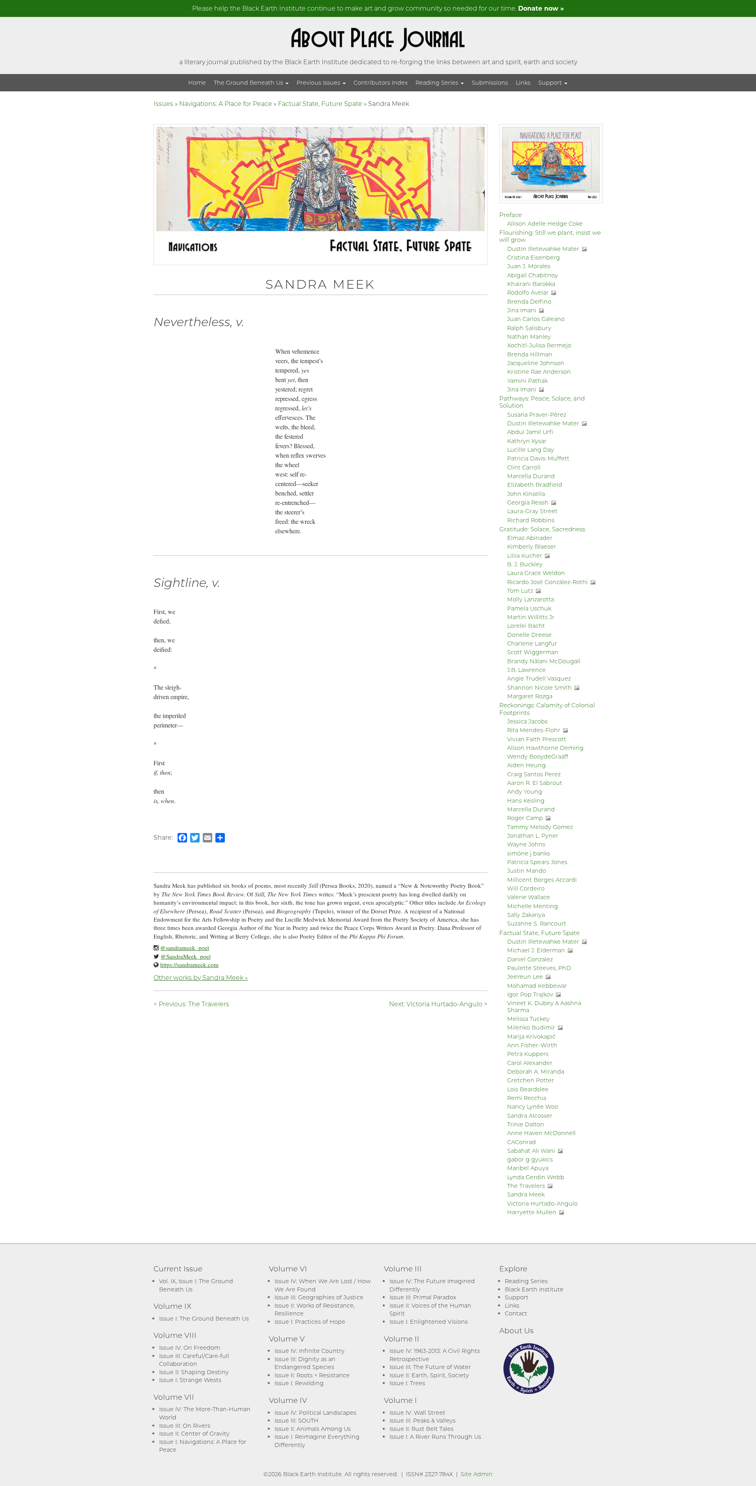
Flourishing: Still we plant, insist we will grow (550, 235)
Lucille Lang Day (530, 449)
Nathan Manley (529, 336)
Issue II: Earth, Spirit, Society (429, 1375)
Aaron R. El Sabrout (534, 783)
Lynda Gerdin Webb (535, 1177)
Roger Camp (525, 818)
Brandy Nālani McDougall (543, 661)
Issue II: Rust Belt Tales (421, 1428)
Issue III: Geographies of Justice (318, 1297)
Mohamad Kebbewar (537, 985)
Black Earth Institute (534, 1289)
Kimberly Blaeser (531, 546)
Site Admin (477, 1474)
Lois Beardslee (527, 1089)
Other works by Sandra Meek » (201, 977)
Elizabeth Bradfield (534, 484)
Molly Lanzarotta (530, 599)
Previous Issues (319, 82)
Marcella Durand (531, 476)
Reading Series (437, 82)
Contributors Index (381, 82)
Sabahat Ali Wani (531, 1150)
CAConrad (521, 1142)
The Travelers (526, 1185)
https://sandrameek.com (189, 964)
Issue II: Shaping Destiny (194, 1372)
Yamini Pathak (527, 380)
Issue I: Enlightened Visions (428, 1321)
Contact (516, 1313)
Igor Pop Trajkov (530, 994)
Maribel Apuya (527, 1168)
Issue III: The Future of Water (430, 1367)
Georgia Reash (527, 502)
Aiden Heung (526, 765)
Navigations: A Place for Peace (225, 103)
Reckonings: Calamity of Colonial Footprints (547, 708)
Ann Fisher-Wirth (532, 1045)
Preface (510, 215)
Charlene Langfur (532, 643)
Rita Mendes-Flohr (533, 730)
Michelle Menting (532, 906)
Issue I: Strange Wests (190, 1380)
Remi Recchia (526, 1098)
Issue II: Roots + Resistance (312, 1375)
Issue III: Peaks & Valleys (422, 1420)
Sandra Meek (526, 1194)
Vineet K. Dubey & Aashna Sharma (544, 1006)
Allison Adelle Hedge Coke (545, 223)
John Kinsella (526, 493)
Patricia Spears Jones (537, 862)
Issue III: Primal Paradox (422, 1297)
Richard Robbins (530, 520)
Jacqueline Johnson (535, 363)
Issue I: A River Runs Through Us (435, 1436)
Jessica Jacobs (527, 721)
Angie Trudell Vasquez (539, 678)
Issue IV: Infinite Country (309, 1350)
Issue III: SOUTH (296, 1420)
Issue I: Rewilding (299, 1383)
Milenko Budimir (531, 1027)
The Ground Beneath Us (249, 82)
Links (523, 82)
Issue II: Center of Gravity (194, 1433)
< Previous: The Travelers (191, 1004)
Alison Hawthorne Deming (545, 747)
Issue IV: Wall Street (417, 1412)
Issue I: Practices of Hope (309, 1321)
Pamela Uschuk (529, 608)
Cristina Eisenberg (533, 257)
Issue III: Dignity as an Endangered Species (304, 1363)
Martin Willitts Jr (530, 617)
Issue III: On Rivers (184, 1425)
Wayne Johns (526, 844)
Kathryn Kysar (527, 441)
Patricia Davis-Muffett (538, 458)
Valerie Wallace (528, 897)
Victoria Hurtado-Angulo (542, 1203)
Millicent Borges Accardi (542, 879)
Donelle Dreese (529, 634)
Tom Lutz (520, 590)
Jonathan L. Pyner (532, 835)
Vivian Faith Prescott (536, 739)
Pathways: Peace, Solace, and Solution (542, 401)
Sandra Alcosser (529, 1115)
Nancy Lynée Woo (532, 1106)
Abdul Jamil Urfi (530, 432)
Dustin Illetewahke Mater (543, 248)
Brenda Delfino (529, 301)
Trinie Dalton (525, 1124)
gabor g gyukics (530, 1159)
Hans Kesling (526, 800)
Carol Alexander (529, 1063)
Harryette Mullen (531, 1212)
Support (550, 82)
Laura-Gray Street (532, 511)
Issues (163, 103)
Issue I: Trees (407, 1383)
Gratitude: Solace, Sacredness (542, 529)
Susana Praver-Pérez (536, 414)
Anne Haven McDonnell (541, 1133)
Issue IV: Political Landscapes (315, 1412)
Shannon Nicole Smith (539, 687)
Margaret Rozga (529, 696)
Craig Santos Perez (534, 774)
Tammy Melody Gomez (540, 827)
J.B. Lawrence (526, 669)
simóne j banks (528, 853)
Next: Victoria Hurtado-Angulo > (438, 1004)
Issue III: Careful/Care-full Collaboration (194, 1360)
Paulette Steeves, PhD (539, 968)
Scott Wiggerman (532, 652)
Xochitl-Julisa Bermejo (539, 345)
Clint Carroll (524, 467)
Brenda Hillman (529, 354)
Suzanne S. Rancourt (536, 923)
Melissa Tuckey (528, 1018)
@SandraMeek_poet (186, 956)
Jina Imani (521, 310)
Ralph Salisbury (529, 328)
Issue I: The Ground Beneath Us (204, 1318)
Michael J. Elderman (536, 950)
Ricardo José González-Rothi (547, 582)
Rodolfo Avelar (527, 292)
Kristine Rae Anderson (539, 371)
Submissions (490, 82)
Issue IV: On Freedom (189, 1347)
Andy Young (524, 791)
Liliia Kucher (524, 555)
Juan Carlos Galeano (536, 319)
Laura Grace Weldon (536, 573)
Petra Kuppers (527, 1053)
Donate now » (541, 8)
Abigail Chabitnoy (532, 275)
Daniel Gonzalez (530, 959)
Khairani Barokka (531, 284)
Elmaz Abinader (529, 538)
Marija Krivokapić (531, 1036)
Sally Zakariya (526, 914)
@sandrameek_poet (184, 948)
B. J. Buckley (525, 564)
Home (197, 82)
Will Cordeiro (526, 888)
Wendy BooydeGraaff (537, 756)
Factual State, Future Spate (320, 103)
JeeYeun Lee (525, 976)
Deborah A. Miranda (535, 1071)
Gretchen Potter (530, 1080)
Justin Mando (526, 870)
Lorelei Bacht (526, 625)
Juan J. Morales (528, 266)
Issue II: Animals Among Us (312, 1428)
